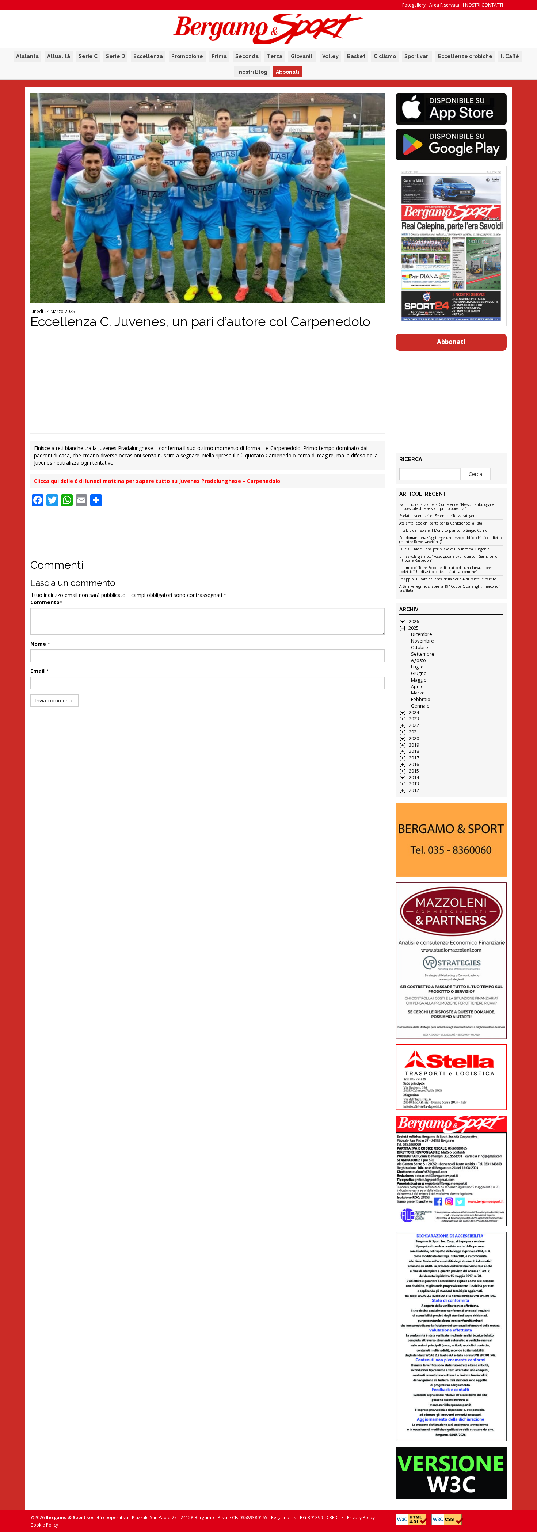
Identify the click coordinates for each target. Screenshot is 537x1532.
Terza (274, 56)
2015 (414, 771)
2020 (414, 738)
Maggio (419, 680)
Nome (38, 643)
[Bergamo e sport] (451, 840)
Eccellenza (148, 56)
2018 (414, 751)
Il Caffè (510, 56)
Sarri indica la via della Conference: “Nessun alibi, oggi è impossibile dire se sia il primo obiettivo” (446, 507)
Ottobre (419, 647)
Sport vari (417, 56)
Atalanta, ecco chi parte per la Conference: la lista (440, 523)
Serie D (115, 56)
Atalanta (27, 56)
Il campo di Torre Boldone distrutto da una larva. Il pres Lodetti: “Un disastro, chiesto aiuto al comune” (445, 570)
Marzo (418, 693)
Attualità (58, 56)
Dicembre (421, 634)
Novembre (422, 641)
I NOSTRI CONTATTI (483, 5)
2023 (414, 719)
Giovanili (302, 56)
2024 (414, 712)
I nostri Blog (251, 72)
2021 (414, 732)
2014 (414, 777)
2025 (413, 628)
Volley (330, 56)
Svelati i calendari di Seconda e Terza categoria (438, 516)
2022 (414, 725)
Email (37, 670)
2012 (414, 790)
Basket (356, 56)
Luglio (417, 667)
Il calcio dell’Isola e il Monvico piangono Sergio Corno (443, 531)
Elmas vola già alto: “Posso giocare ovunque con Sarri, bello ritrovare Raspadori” (448, 559)
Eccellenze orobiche (465, 56)
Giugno (419, 673)
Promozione (187, 56)
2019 (414, 745)
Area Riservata (444, 5)
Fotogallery (414, 5)
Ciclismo (385, 56)
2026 (414, 621)
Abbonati (287, 72)
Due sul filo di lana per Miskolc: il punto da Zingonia (444, 549)
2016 (414, 764)
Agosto (418, 660)
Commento (45, 602)
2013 (414, 784)
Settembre (422, 654)
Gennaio (420, 706)
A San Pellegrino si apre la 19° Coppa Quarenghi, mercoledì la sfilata (449, 588)
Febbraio (420, 699)
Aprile (417, 686)
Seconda (247, 56)
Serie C (88, 56)
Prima (219, 56)
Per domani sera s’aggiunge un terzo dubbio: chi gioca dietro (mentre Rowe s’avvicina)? (450, 540)
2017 (414, 758)
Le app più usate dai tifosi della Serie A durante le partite (447, 579)
